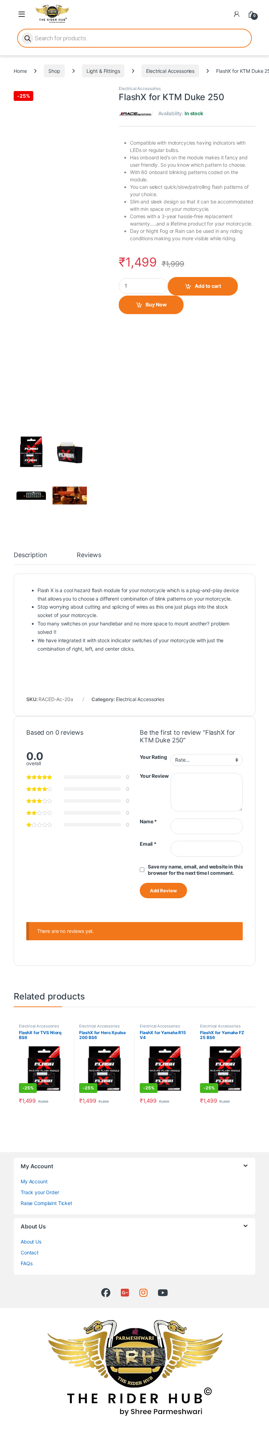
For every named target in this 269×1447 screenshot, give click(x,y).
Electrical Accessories (170, 71)
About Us (31, 1242)
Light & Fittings (103, 71)
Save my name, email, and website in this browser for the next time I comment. (195, 870)
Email (148, 844)
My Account (34, 1181)
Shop (54, 71)
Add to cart (208, 286)
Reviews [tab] (89, 555)
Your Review (154, 776)
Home (20, 71)
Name (148, 821)
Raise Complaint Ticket (46, 1203)
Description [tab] (30, 555)
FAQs (26, 1263)
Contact (30, 1252)
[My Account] (237, 14)
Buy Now (156, 304)
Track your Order (40, 1192)
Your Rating (153, 757)
